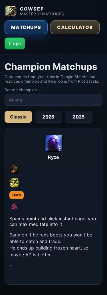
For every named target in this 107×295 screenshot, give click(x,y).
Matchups (26, 27)
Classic (18, 117)
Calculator (75, 27)
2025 (78, 117)
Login (15, 43)
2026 (48, 117)
